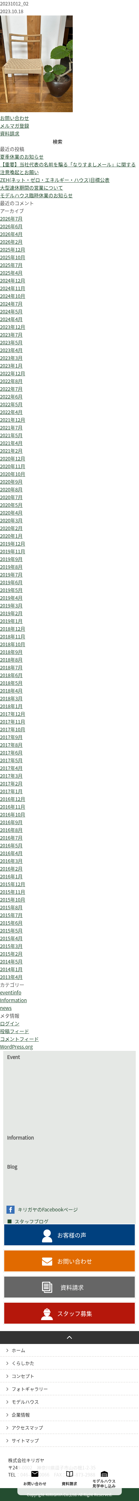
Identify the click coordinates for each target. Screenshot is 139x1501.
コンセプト (23, 1376)
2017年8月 (11, 745)
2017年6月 (11, 752)
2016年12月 (12, 799)
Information (13, 1000)
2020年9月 (11, 481)
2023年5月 (11, 342)
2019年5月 (11, 590)
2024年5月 (11, 311)
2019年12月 (12, 543)
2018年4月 (11, 690)
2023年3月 (11, 358)
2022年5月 (11, 404)
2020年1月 (11, 536)
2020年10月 (12, 474)
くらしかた (23, 1363)
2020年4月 (11, 512)
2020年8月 (11, 489)
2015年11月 (12, 892)
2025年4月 (11, 273)
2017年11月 (12, 721)
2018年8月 (11, 659)
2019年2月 (11, 613)
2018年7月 (11, 667)
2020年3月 (11, 520)
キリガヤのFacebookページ (48, 1209)
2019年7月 (11, 574)
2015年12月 (12, 884)
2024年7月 (11, 303)
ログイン (9, 1023)
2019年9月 (11, 559)
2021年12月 (12, 420)
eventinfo (10, 992)
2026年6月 (11, 226)
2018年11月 (12, 636)
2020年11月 (12, 466)
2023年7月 (11, 334)
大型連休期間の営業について (31, 187)
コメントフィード (19, 1039)
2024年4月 (11, 319)
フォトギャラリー (30, 1389)
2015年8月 (11, 907)
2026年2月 (11, 242)
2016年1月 (11, 876)
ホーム (18, 1350)
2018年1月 (11, 706)
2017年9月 (11, 737)
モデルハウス (25, 1402)
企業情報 (21, 1415)
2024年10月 (12, 296)
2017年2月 (11, 783)
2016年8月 (11, 830)
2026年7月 (11, 218)
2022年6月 (11, 396)
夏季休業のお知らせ (22, 156)
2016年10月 (12, 814)
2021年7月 (11, 427)
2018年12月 (12, 629)
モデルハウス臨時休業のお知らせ (36, 195)
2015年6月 (11, 923)
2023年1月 (11, 365)
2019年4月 (11, 598)
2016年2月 (11, 868)
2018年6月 (11, 675)
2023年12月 (12, 327)
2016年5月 (11, 845)
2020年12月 (12, 458)
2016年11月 (12, 807)
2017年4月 (11, 768)
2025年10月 (12, 257)
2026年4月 (11, 234)
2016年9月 (11, 822)
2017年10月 (12, 729)
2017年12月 (12, 714)
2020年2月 (11, 528)
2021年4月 (11, 443)
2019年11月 (12, 551)
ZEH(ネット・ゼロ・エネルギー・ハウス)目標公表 (55, 180)
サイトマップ (25, 1440)
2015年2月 (11, 954)
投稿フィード (14, 1031)
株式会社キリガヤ (26, 1460)
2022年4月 (11, 412)
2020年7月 (11, 497)
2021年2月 (11, 451)
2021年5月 (11, 435)
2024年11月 (12, 288)
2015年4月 (11, 938)
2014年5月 (11, 961)
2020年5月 (11, 505)
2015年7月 (11, 915)
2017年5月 (11, 760)
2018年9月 (11, 652)
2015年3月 (11, 946)
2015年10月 (12, 899)
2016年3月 (11, 861)
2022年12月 (12, 373)
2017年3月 (11, 776)
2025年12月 (12, 249)
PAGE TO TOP (69, 1337)
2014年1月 (11, 969)
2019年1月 (11, 621)
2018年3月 (11, 698)
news (6, 1008)
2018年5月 (11, 683)
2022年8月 (11, 381)
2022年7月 (11, 389)
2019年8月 (11, 567)
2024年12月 (12, 280)
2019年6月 (11, 582)
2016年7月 (11, 837)
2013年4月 (11, 977)
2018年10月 (12, 644)
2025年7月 (11, 265)
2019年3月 (11, 605)
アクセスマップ (27, 1428)
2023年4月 (11, 350)
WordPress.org (16, 1046)
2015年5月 (11, 930)
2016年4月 (11, 853)
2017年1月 (11, 791)
